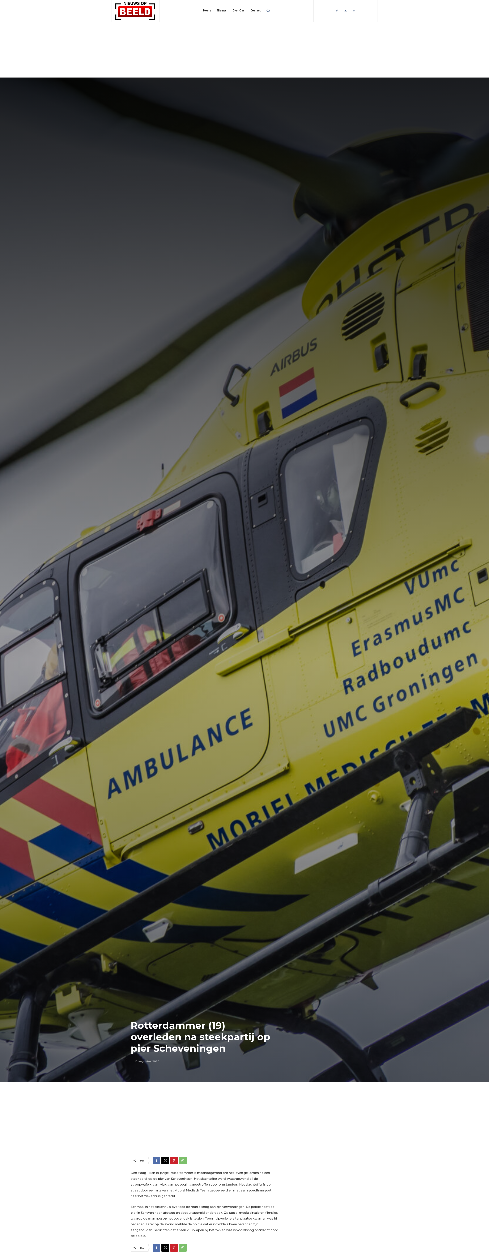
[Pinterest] (174, 1160)
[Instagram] (354, 11)
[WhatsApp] (183, 1160)
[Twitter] (345, 11)
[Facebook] (337, 11)
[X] (165, 1160)
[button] (268, 10)
